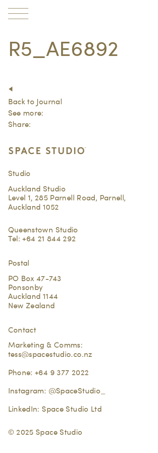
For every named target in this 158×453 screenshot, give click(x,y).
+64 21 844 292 (49, 238)
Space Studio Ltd (72, 409)
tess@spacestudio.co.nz (50, 354)
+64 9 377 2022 (62, 372)
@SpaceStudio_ (77, 390)
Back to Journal (35, 101)
